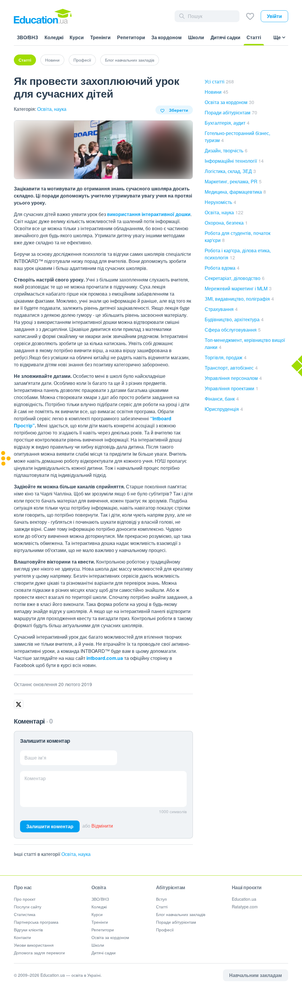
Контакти (22, 937)
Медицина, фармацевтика (235, 191)
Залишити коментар (49, 826)
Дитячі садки (103, 953)
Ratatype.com (245, 907)
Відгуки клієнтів (28, 930)
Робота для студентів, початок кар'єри (237, 236)
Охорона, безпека (226, 222)
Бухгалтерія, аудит (227, 122)
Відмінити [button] (102, 825)
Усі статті (219, 81)
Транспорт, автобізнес (231, 367)
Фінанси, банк (222, 398)
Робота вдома (222, 267)
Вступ (161, 899)
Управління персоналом (233, 378)
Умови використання (34, 945)
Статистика (24, 914)
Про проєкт (24, 899)
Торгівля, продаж (226, 357)
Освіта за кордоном (229, 102)
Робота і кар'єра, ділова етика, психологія (238, 254)
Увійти (274, 16)
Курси (97, 914)
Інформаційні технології (234, 160)
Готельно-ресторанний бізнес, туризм (237, 137)
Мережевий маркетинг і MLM (238, 288)
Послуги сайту (27, 907)
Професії (82, 60)
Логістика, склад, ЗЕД (230, 171)
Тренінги (99, 922)
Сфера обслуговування (233, 329)
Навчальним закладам (255, 975)
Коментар (35, 778)
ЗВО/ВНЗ (100, 899)
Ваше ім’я (35, 757)
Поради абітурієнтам (231, 112)
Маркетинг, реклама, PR (233, 181)
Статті (25, 60)
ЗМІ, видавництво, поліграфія (239, 298)
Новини (52, 60)
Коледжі (99, 907)
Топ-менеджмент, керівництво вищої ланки (245, 343)
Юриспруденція (224, 409)
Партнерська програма (36, 922)
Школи (97, 945)
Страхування (221, 309)
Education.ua (244, 899)
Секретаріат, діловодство (235, 278)
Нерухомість (220, 202)
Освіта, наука (51, 109)
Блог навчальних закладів (129, 60)
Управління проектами (231, 388)
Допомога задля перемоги (39, 953)
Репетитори (102, 930)
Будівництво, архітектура (234, 319)
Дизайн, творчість (226, 150)
